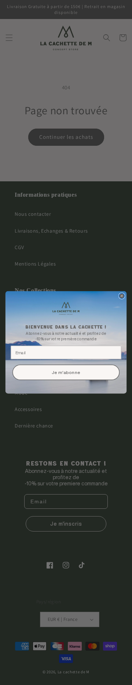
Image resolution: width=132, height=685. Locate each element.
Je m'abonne (66, 372)
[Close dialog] (122, 296)
